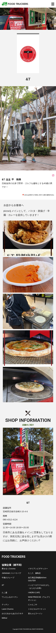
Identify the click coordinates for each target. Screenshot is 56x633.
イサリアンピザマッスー (38, 569)
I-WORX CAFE (34, 592)
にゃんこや (32, 604)
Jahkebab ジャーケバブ (11, 573)
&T (3, 585)
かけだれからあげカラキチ (12, 613)
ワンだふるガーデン (10, 597)
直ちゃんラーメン (35, 613)
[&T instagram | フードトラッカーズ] (53, 175)
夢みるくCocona (8, 569)
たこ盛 (4, 592)
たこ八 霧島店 (34, 573)
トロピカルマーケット (37, 609)
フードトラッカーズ (15, 4)
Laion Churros (7, 609)
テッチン (5, 604)
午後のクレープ (8, 578)
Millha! (4, 618)
